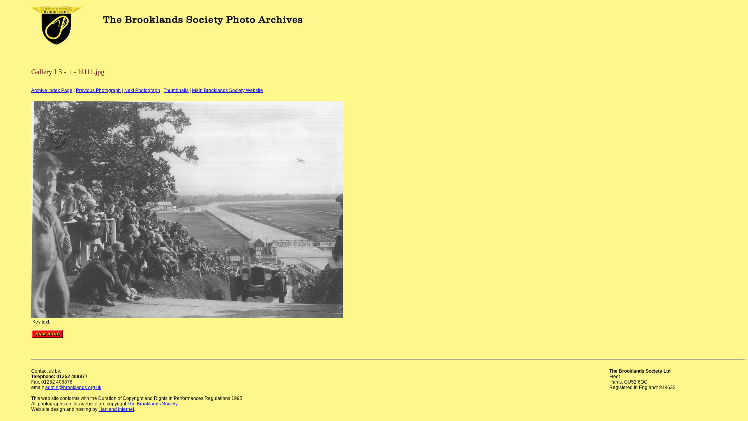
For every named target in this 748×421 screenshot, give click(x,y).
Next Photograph (142, 90)
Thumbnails (176, 90)
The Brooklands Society (152, 404)
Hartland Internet (116, 409)
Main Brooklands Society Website (227, 90)
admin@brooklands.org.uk (73, 387)
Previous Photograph (98, 90)
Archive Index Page (51, 90)
